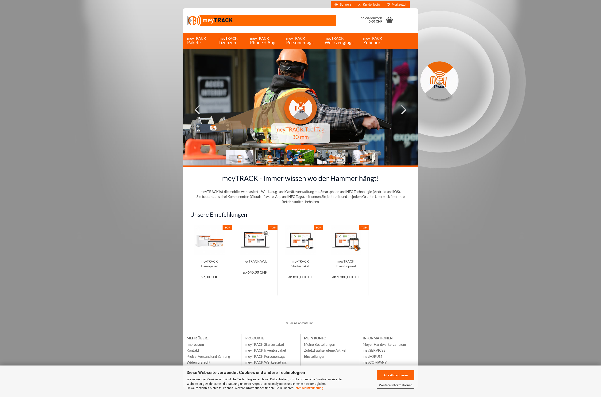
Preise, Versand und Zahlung (208, 356)
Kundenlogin (371, 4)
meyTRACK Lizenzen (228, 40)
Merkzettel (398, 4)
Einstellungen (314, 356)
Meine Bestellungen (319, 344)
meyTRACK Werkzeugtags (339, 40)
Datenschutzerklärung (308, 388)
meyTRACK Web (255, 261)
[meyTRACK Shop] (261, 20)
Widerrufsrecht (199, 362)
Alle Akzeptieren (395, 375)
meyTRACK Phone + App (262, 40)
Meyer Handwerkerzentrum (384, 344)
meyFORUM (372, 356)
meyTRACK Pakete (196, 40)
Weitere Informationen (395, 385)
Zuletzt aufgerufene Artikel (325, 350)
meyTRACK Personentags (299, 40)
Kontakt (193, 350)
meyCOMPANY (375, 362)
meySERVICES (374, 350)
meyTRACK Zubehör (372, 40)
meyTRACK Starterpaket (300, 263)
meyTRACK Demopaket (209, 263)
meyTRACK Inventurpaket (346, 263)
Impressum (195, 344)
